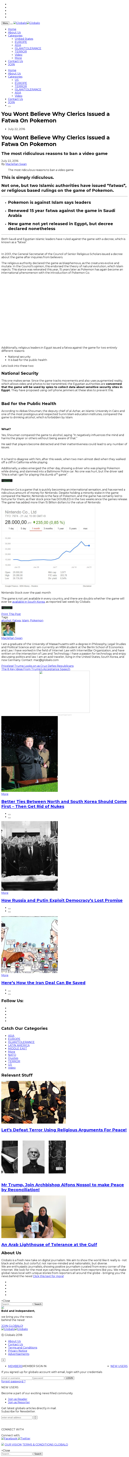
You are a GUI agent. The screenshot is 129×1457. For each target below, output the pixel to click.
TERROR (21, 51)
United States (24, 38)
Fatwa (16, 620)
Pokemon (36, 620)
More (18, 58)
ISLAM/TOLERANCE (28, 48)
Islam (25, 620)
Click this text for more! (48, 1276)
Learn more (7, 480)
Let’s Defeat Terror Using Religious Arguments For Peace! (64, 1129)
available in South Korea (28, 601)
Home (12, 29)
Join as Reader (17, 1399)
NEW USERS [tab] (119, 1366)
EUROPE (21, 42)
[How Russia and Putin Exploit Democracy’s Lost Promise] (29, 889)
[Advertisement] (64, 310)
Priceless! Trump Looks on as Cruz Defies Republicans (37, 666)
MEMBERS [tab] (15, 1366)
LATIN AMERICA (19, 1045)
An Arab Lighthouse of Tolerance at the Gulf (49, 1244)
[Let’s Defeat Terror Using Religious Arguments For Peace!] (33, 1122)
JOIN (11, 64)
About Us (14, 32)
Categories (15, 35)
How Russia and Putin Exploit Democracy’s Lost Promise (62, 900)
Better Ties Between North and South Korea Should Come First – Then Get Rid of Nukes (64, 804)
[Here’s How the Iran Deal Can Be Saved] (29, 972)
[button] (9, 1438)
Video (18, 54)
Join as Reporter (19, 1402)
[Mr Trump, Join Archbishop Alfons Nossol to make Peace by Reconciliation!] (33, 1177)
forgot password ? (13, 1381)
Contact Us (15, 61)
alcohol (6, 620)
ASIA (18, 45)
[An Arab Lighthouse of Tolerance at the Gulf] (33, 1237)
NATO (12, 1055)
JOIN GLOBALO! (12, 1326)
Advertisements (18, 1354)
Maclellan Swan (16, 164)
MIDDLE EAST (17, 1048)
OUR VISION (13, 1444)
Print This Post (11, 614)
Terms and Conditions (22, 1347)
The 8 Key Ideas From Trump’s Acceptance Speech (35, 669)
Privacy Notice (17, 1350)
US (17, 80)
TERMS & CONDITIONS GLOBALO (45, 1444)
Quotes (13, 1058)
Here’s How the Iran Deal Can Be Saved (43, 982)
